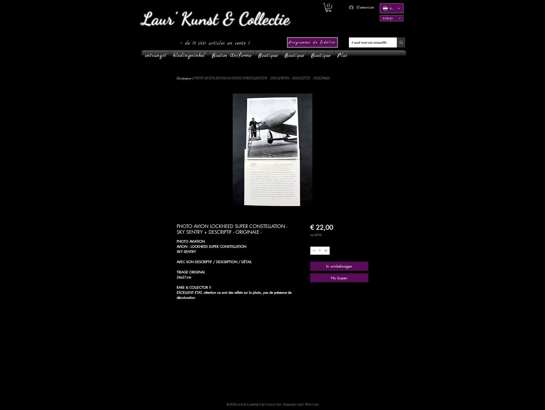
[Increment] (326, 251)
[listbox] (391, 18)
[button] (391, 18)
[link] (328, 7)
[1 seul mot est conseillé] (401, 42)
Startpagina (184, 78)
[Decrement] (314, 251)
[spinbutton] (319, 251)
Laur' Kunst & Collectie (216, 18)
